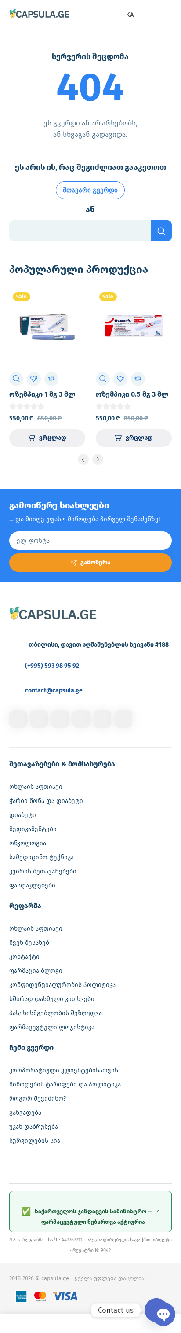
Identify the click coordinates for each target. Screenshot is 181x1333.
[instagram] (39, 719)
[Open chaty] (156, 1310)
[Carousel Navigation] (90, 461)
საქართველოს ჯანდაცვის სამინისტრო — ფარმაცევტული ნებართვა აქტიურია (90, 1216)
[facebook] (18, 719)
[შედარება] (51, 379)
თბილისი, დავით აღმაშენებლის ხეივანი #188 (99, 644)
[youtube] (123, 719)
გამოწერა (95, 562)
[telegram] (81, 719)
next (97, 459)
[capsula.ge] (39, 14)
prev (83, 459)
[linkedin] (60, 719)
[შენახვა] (34, 379)
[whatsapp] (102, 719)
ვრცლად (52, 438)
